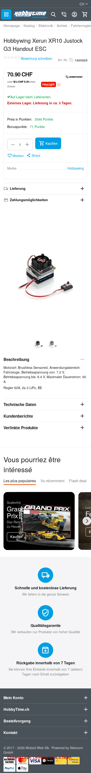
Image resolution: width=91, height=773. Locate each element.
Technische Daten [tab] (20, 404)
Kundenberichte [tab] (18, 416)
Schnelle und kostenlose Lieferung (46, 587)
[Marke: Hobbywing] (74, 76)
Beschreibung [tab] (16, 359)
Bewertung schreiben (36, 58)
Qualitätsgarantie (46, 625)
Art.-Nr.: (63, 60)
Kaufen (16, 536)
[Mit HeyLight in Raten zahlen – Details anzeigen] (58, 84)
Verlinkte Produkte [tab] (21, 427)
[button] (33, 155)
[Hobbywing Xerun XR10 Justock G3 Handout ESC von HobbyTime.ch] (46, 271)
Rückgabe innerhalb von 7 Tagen (45, 662)
